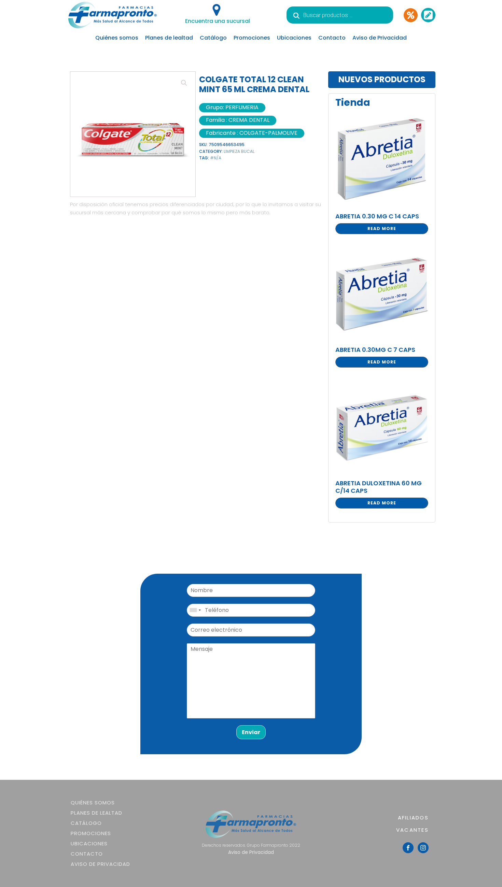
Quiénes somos (116, 38)
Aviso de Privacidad (379, 38)
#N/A (215, 158)
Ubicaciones (294, 38)
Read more (381, 228)
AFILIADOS (413, 817)
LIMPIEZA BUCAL (239, 151)
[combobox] (195, 610)
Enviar (251, 732)
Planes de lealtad (169, 38)
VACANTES (412, 829)
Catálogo (213, 38)
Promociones (252, 38)
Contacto (332, 38)
